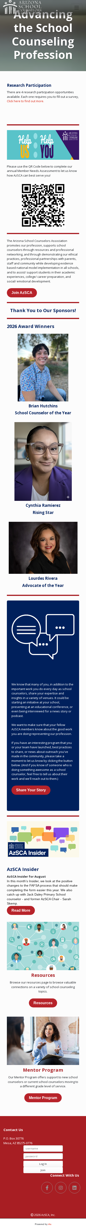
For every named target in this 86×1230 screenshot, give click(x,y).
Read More (20, 910)
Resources (43, 1003)
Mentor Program (43, 1098)
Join (43, 1170)
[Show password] (59, 1156)
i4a (49, 1224)
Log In (43, 1164)
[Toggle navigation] (76, 8)
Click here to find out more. (25, 101)
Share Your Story (31, 790)
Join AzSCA (21, 293)
